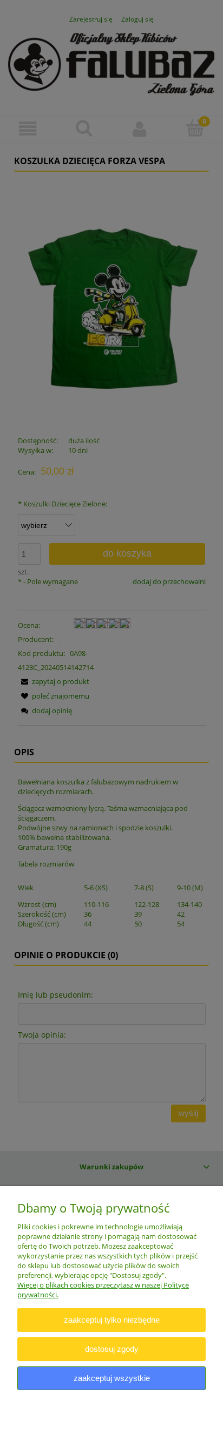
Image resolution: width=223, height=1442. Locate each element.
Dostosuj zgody (112, 1348)
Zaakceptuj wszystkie (112, 1378)
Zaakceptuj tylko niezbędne (112, 1319)
